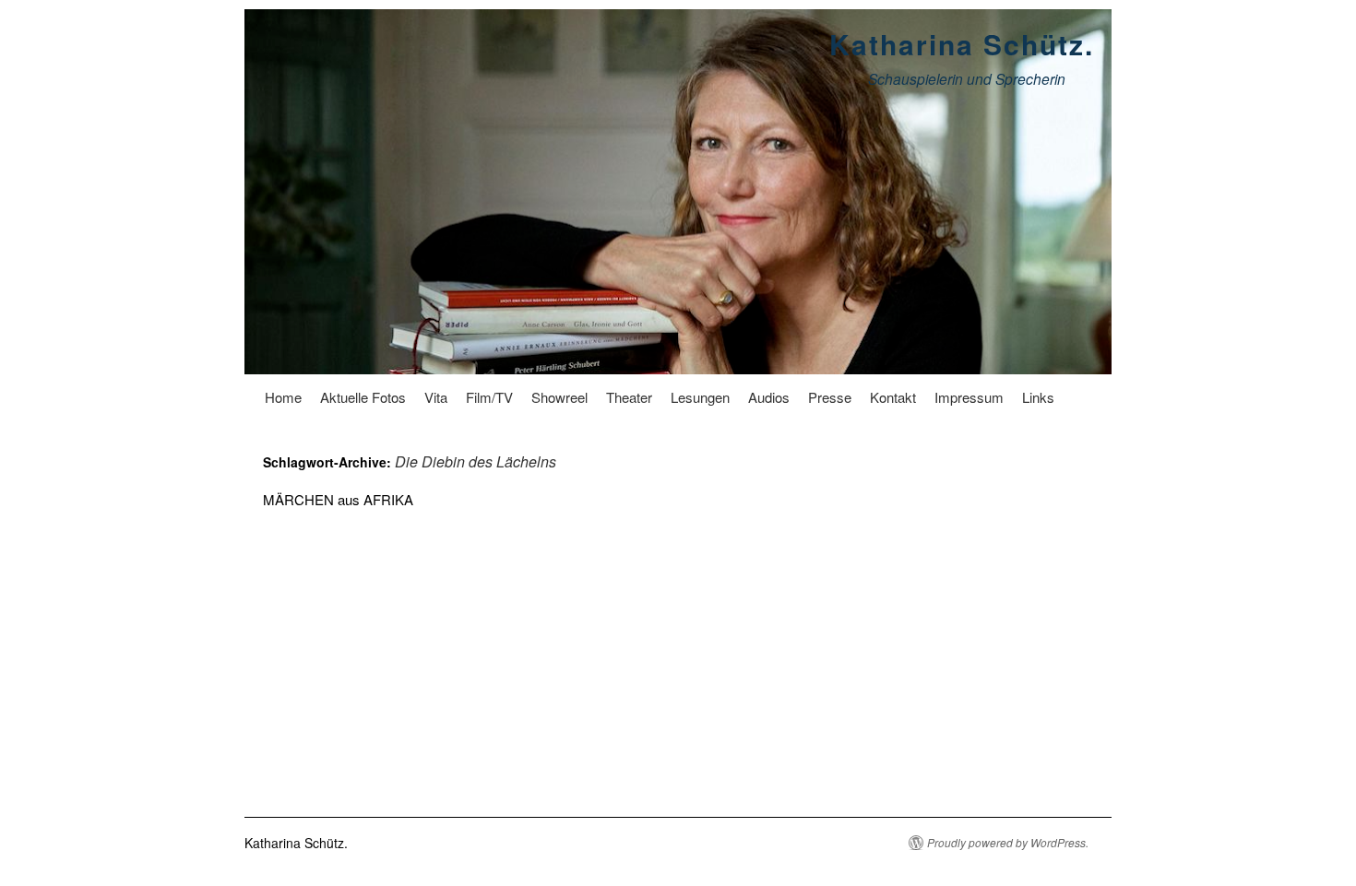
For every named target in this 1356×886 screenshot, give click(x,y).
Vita (435, 397)
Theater (629, 397)
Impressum (969, 397)
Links (1038, 397)
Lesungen (700, 397)
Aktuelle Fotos (363, 397)
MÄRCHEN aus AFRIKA (338, 499)
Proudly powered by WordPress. (1007, 842)
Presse (829, 397)
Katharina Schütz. (961, 44)
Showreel (559, 397)
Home (283, 397)
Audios (769, 397)
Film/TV (489, 397)
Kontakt (893, 397)
